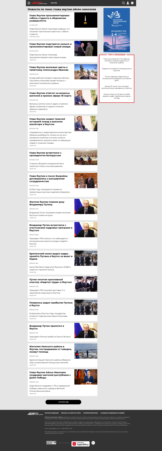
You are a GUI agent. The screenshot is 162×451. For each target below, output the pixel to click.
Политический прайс (90, 413)
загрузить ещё (63, 402)
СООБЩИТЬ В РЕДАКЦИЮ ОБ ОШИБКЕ (113, 413)
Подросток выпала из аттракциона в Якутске (117, 70)
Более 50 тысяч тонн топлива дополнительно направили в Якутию (117, 87)
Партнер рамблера (64, 442)
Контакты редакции (52, 413)
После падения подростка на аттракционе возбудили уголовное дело (116, 78)
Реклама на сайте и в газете (71, 413)
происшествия (34, 36)
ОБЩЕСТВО (32, 60)
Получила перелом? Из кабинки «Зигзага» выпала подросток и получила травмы (116, 61)
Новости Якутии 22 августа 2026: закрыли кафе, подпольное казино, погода (117, 96)
